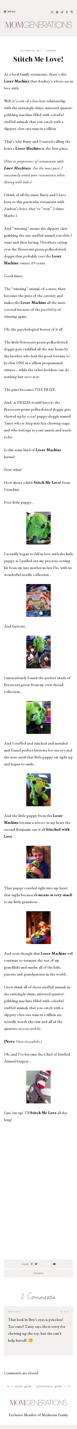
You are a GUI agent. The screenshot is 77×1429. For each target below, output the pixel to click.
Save (46, 1264)
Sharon (51, 50)
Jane (11, 1311)
